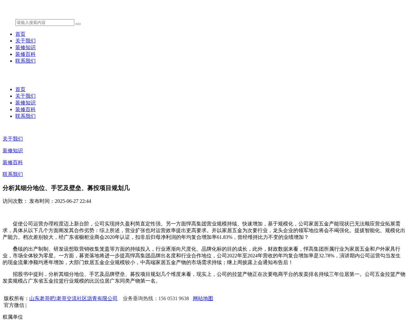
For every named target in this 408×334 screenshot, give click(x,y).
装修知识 (25, 47)
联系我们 (25, 61)
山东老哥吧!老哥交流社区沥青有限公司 (73, 298)
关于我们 (25, 40)
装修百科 (25, 54)
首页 (20, 34)
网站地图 (203, 298)
